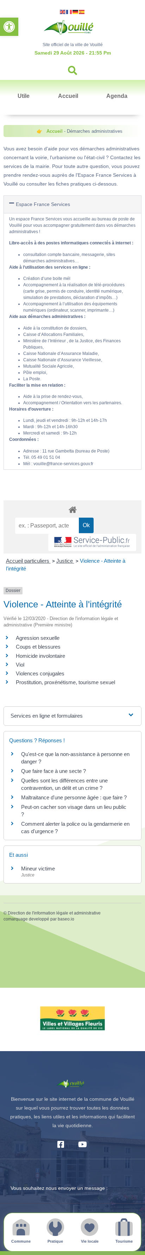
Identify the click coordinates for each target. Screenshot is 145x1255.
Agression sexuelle (37, 638)
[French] (69, 11)
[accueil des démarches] (72, 509)
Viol (20, 665)
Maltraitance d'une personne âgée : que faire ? (74, 797)
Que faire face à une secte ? (53, 771)
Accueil (68, 96)
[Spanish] (82, 11)
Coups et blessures (38, 647)
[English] (63, 11)
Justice (65, 561)
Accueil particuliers (28, 561)
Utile (24, 96)
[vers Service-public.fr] (92, 542)
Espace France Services (43, 204)
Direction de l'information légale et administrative (54, 913)
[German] (75, 11)
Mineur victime (38, 869)
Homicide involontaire (40, 656)
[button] (9, 27)
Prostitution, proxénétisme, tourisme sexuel (65, 682)
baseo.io (66, 919)
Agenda (116, 96)
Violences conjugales (40, 673)
